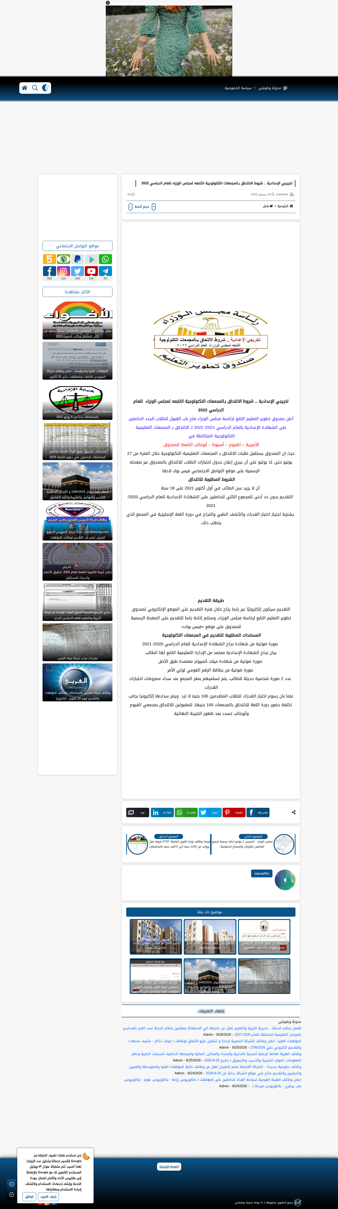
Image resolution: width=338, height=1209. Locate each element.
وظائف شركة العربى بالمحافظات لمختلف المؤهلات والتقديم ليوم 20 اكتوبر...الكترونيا (77, 695)
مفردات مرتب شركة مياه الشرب (77, 658)
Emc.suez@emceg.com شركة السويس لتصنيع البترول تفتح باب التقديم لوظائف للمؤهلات (78, 534)
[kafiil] (63, 259)
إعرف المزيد (48, 1197)
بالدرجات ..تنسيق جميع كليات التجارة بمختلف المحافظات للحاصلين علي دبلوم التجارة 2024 (77, 454)
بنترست (238, 812)
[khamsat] (49, 259)
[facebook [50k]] (49, 271)
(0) (129, 194)
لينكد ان (167, 812)
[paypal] (77, 259)
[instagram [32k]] (63, 271)
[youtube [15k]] (91, 271)
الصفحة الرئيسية (169, 1166)
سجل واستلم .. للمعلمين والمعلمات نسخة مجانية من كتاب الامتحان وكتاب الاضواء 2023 (77, 333)
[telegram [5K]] (105, 271)
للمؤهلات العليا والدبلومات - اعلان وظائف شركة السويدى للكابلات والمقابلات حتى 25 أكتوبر (77, 374)
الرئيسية (282, 206)
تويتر (215, 812)
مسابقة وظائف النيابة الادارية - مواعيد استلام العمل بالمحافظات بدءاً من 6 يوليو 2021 (78, 414)
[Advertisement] (169, 137)
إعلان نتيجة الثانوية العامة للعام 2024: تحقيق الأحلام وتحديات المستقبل (77, 575)
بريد (142, 812)
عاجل (266, 206)
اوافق (29, 1197)
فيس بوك (263, 812)
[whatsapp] (105, 259)
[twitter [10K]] (77, 271)
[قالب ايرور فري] (297, 1203)
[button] (108, 3)
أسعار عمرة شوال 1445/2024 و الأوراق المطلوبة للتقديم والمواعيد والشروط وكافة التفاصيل (77, 494)
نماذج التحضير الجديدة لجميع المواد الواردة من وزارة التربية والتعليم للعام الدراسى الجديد (77, 615)
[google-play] (91, 259)
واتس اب (191, 812)
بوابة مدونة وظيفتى (247, 1202)
